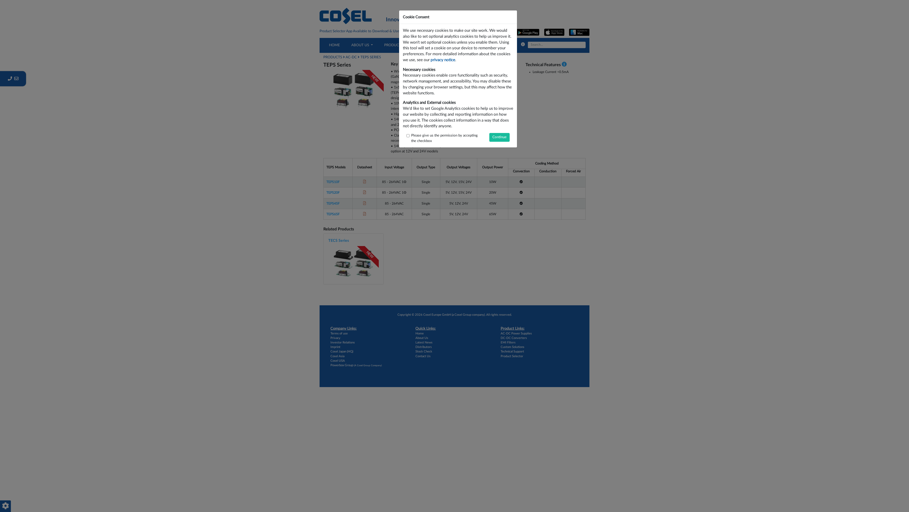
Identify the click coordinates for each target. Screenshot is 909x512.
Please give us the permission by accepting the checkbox (444, 138)
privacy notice (443, 60)
